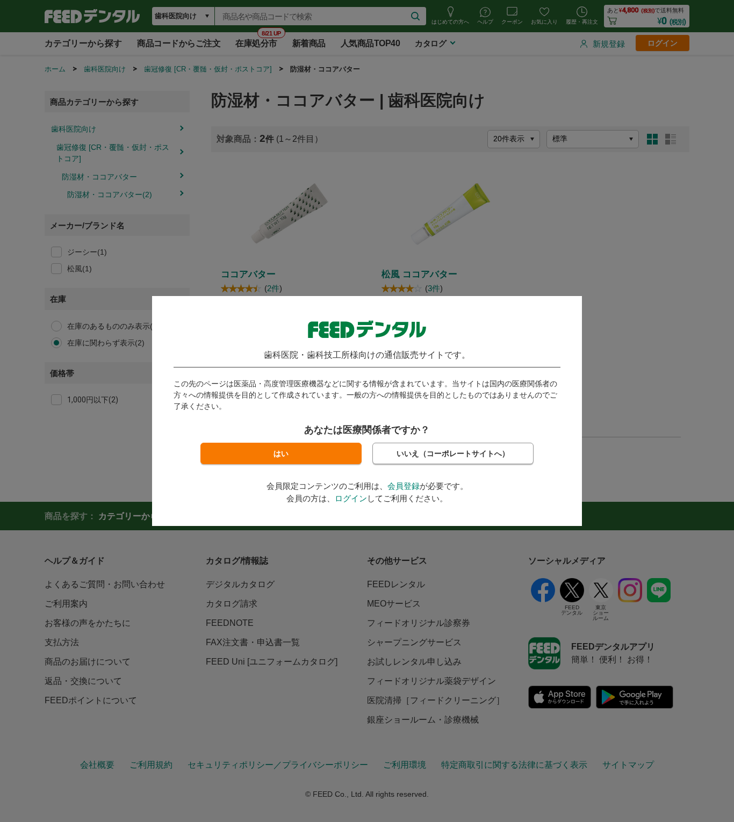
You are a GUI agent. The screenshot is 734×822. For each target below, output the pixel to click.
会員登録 (403, 486)
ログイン (351, 498)
